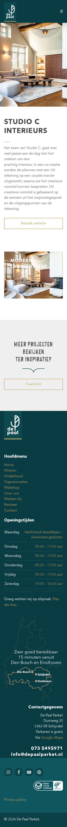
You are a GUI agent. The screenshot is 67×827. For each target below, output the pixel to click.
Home (9, 465)
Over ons (11, 493)
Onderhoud (13, 476)
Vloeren (10, 470)
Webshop (11, 487)
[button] (61, 11)
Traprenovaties (16, 482)
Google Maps (52, 737)
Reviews (10, 504)
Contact (10, 510)
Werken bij (12, 499)
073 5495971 (47, 748)
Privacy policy (15, 799)
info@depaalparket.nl (37, 754)
